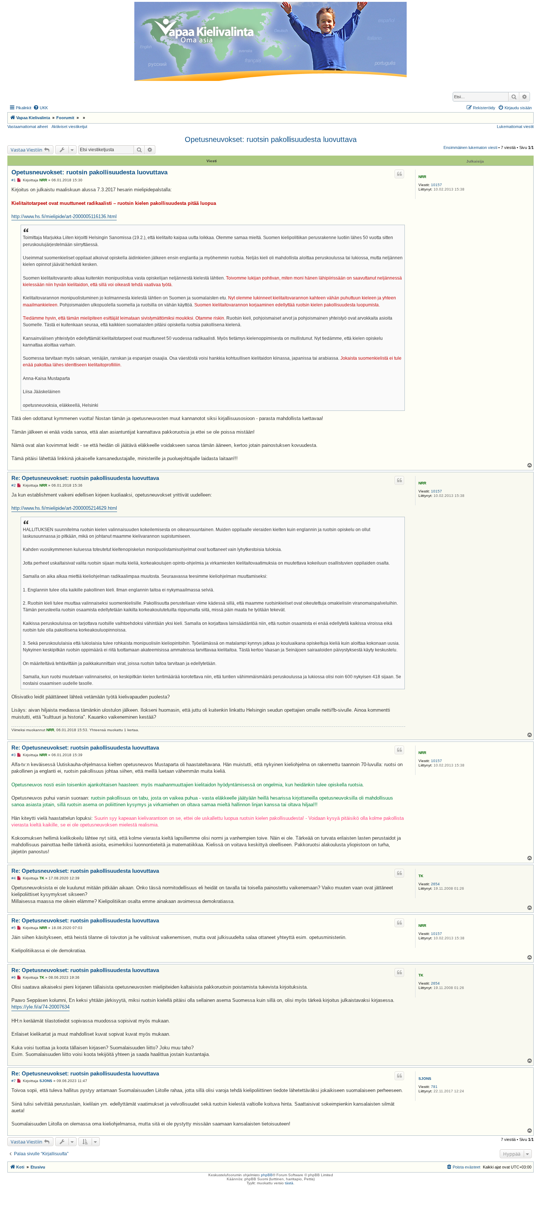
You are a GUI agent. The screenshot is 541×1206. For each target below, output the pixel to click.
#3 (13, 755)
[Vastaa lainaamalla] (399, 174)
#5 (13, 928)
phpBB (267, 1175)
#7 (13, 1081)
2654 (435, 884)
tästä (289, 1183)
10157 (436, 185)
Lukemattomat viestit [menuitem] (515, 126)
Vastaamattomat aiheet (27, 126)
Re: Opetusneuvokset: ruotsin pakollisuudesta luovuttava (85, 478)
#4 (13, 878)
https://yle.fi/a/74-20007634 (40, 1007)
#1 (13, 180)
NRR (422, 177)
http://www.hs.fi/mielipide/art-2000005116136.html (64, 216)
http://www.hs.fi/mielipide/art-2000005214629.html (64, 508)
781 (434, 1087)
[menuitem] (40, 107)
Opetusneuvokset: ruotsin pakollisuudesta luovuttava (271, 139)
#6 (13, 977)
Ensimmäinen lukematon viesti (470, 147)
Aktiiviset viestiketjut (69, 126)
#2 (13, 485)
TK (420, 876)
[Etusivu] (270, 41)
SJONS (424, 1079)
